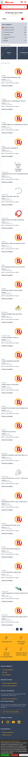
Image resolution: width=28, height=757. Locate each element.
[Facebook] (2, 722)
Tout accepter (5, 755)
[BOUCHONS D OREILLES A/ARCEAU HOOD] (18, 237)
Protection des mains (9, 29)
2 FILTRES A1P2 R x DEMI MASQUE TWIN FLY (14, 101)
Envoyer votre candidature (9, 698)
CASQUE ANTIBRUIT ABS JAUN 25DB (12, 314)
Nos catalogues (6, 674)
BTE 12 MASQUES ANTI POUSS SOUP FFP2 (13, 267)
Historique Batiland (7, 669)
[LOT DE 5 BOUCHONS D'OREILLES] (18, 543)
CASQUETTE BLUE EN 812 (9, 431)
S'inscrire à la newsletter (12, 711)
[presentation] (2, 2)
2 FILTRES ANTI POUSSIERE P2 (10, 148)
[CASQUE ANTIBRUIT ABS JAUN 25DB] (18, 308)
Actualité (4, 672)
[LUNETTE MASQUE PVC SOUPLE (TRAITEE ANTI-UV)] (18, 588)
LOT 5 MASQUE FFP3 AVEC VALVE (11, 525)
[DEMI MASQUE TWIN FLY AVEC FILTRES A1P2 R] (18, 496)
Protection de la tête (9, 27)
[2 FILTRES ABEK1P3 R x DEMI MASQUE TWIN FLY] (18, 118)
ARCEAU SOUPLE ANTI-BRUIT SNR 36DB (13, 220)
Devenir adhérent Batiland (9, 685)
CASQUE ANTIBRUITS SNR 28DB (10, 361)
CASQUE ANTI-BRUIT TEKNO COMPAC (12, 290)
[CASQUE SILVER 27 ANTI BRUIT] (18, 379)
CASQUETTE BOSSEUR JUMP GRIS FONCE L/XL (14, 455)
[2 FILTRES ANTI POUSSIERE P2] (18, 142)
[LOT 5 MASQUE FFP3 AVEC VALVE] (18, 519)
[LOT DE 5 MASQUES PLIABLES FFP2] (18, 566)
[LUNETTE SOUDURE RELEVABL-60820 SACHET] (18, 611)
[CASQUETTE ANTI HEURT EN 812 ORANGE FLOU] (18, 402)
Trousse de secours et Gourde (9, 37)
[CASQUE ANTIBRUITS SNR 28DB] (18, 355)
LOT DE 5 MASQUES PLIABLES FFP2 (11, 572)
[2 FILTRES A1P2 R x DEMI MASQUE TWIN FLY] (18, 95)
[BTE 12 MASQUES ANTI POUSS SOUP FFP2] (18, 261)
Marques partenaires (8, 732)
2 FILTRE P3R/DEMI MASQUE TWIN (11, 77)
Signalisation (7, 34)
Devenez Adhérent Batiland (9, 683)
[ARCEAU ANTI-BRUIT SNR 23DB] (18, 191)
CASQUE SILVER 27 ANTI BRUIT (10, 384)
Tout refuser (14, 755)
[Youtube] (13, 722)
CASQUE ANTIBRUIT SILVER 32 (10, 337)
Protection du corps (8, 32)
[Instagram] (7, 722)
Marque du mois (6, 735)
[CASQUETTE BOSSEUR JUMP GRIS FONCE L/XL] (18, 449)
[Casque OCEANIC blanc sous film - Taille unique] (18, 472)
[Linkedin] (19, 722)
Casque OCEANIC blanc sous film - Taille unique (15, 478)
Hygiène (6, 40)
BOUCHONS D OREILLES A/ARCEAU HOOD (13, 243)
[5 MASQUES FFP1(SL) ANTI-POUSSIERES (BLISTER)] (18, 167)
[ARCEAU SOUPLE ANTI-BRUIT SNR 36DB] (18, 214)
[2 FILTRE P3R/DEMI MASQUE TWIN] (18, 71)
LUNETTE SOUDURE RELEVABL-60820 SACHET (14, 616)
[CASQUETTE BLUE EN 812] (18, 426)
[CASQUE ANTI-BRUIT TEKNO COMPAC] (18, 284)
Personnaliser (23, 755)
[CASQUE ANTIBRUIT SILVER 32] (18, 331)
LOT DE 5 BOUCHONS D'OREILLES (11, 549)
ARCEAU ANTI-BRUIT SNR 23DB (10, 196)
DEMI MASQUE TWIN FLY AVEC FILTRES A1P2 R (14, 501)
